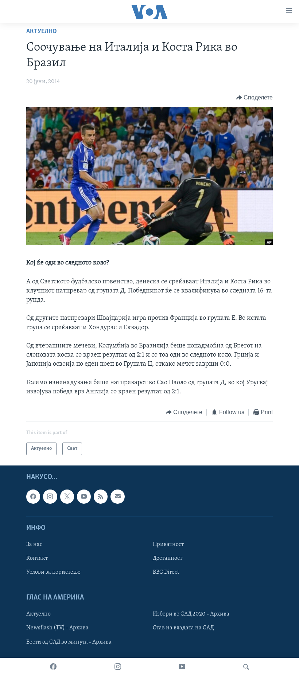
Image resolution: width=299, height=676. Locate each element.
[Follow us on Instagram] (50, 496)
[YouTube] (182, 667)
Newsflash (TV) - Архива (57, 628)
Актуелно (41, 31)
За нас (34, 544)
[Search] (246, 667)
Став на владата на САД (183, 628)
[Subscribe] (117, 496)
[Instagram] (117, 667)
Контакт (37, 558)
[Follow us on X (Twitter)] (67, 496)
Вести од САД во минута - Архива (69, 642)
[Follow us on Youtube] (84, 496)
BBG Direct (166, 572)
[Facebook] (53, 667)
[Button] (254, 97)
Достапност (167, 558)
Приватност (168, 544)
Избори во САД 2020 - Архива (191, 614)
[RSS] (101, 496)
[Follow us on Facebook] (33, 496)
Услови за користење (53, 572)
